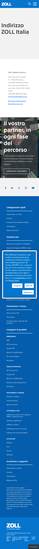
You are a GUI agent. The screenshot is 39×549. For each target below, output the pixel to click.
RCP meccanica (11, 344)
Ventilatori (10, 360)
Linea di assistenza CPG (15, 538)
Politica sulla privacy (26, 538)
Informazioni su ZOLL (14, 214)
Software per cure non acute (16, 429)
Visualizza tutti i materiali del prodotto (16, 322)
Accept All (17, 286)
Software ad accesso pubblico (17, 433)
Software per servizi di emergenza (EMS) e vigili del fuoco (18, 416)
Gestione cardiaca (12, 396)
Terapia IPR (10, 348)
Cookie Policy (34, 538)
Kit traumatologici (12, 356)
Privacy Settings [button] (34, 546)
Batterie (9, 443)
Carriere (9, 218)
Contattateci (10, 226)
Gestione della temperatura (16, 382)
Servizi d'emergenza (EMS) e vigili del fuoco (18, 249)
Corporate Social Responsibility (17, 222)
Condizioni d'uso (21, 538)
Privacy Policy (13, 280)
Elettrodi (9, 455)
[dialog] (19, 274)
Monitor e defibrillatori (14, 352)
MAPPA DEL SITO (8, 538)
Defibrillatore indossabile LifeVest (18, 300)
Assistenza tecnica (15, 104)
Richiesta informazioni (17, 101)
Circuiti (9, 451)
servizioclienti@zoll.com (17, 96)
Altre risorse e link (12, 313)
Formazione (10, 317)
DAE (7, 340)
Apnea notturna (12, 405)
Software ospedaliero (14, 421)
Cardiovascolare (12, 401)
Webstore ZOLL (11, 480)
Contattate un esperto (16, 171)
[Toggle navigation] (35, 4)
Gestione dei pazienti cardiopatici (18, 244)
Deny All (29, 286)
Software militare (12, 425)
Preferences (28, 292)
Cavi (8, 447)
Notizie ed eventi (12, 230)
